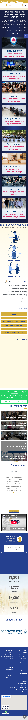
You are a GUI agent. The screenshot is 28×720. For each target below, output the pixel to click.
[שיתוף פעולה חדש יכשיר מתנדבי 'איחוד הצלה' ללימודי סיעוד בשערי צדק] (14, 425)
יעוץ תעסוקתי (24, 660)
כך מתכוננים (10, 667)
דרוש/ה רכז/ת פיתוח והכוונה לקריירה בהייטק (18, 298)
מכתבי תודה (24, 672)
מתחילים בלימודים (20, 1)
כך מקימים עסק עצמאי (8, 665)
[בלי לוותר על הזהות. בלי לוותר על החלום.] (14, 446)
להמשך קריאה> (14, 497)
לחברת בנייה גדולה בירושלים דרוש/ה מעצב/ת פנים (17, 291)
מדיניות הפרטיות (9, 675)
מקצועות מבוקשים (23, 662)
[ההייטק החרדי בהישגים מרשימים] (14, 415)
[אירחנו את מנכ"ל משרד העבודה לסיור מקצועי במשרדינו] (14, 435)
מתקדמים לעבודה (12, 1)
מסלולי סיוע (24, 668)
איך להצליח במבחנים (22, 654)
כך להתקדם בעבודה (8, 658)
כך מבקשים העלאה (8, 660)
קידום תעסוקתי (9, 669)
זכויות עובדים (10, 652)
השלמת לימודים (23, 658)
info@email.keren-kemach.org (16, 687)
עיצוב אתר (8, 717)
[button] (26, 36)
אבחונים (25, 652)
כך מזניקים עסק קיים (8, 664)
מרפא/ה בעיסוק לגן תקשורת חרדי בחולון (19, 288)
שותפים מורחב (23, 673)
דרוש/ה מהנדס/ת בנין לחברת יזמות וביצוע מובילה (18, 301)
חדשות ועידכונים (18, 406)
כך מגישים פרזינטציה (8, 662)
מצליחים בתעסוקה (5, 1)
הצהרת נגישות (9, 677)
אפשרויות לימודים (23, 656)
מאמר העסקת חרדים (22, 670)
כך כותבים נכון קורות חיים (7, 656)
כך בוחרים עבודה (9, 654)
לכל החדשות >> (14, 462)
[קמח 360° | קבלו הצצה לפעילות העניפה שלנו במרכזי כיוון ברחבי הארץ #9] (14, 456)
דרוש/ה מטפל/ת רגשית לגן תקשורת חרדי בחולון (18, 285)
